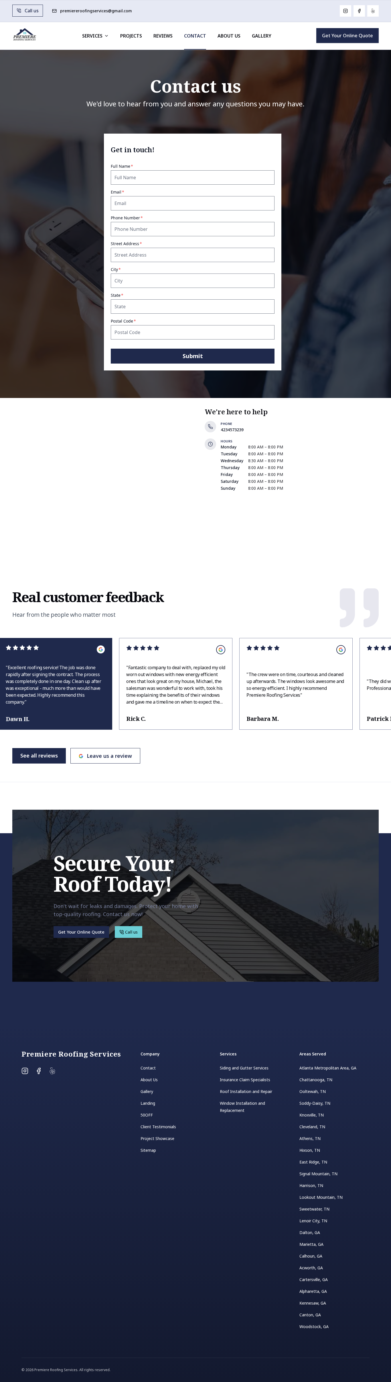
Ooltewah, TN (312, 1091)
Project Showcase (157, 1138)
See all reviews (39, 755)
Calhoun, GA (310, 1256)
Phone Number (135, 217)
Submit (193, 356)
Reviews (163, 36)
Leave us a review (109, 755)
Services (92, 36)
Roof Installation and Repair (246, 1091)
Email (126, 192)
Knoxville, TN (311, 1115)
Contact (195, 36)
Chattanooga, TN (315, 1079)
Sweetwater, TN (314, 1209)
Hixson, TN (309, 1150)
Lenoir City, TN (313, 1220)
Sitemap (148, 1150)
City (124, 269)
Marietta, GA (311, 1244)
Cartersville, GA (313, 1279)
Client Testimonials (158, 1126)
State (125, 295)
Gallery (261, 36)
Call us (32, 10)
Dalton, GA (309, 1232)
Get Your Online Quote (347, 35)
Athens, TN (310, 1138)
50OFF (147, 1115)
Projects (131, 36)
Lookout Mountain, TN (321, 1197)
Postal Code (132, 321)
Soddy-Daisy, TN (314, 1103)
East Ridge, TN (313, 1162)
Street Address (135, 243)
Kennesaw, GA (312, 1303)
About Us (229, 36)
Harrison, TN (311, 1185)
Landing (148, 1103)
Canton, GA (310, 1314)
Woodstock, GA (314, 1326)
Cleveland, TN (312, 1126)
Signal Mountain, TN (318, 1173)
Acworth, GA (311, 1267)
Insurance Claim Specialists (245, 1079)
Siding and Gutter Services (244, 1068)
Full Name (130, 166)
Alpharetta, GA (313, 1291)
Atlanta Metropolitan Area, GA (327, 1068)
